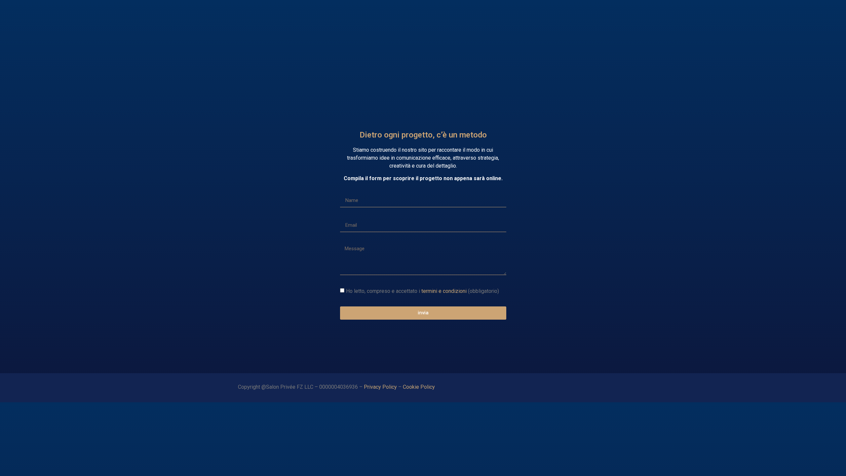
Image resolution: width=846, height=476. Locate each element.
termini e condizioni (444, 291)
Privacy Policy (380, 387)
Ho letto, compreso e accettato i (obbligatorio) (422, 291)
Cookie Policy (419, 387)
